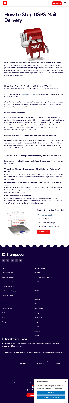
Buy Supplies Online (7, 295)
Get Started (57, 3)
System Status (38, 317)
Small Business (38, 282)
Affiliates (4, 313)
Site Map (37, 335)
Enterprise (37, 272)
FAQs (36, 304)
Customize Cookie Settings (51, 397)
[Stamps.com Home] (14, 255)
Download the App (7, 272)
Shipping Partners (7, 308)
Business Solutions (39, 268)
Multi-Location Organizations (43, 277)
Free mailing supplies (45, 215)
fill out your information (30, 94)
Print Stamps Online (8, 286)
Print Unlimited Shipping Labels (11, 291)
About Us (37, 331)
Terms (16, 361)
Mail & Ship (5, 268)
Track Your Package (7, 277)
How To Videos (38, 308)
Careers (36, 326)
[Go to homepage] (5, 3)
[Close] (65, 382)
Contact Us (37, 295)
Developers (37, 313)
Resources (5, 304)
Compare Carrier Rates (8, 282)
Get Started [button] (43, 232)
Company (37, 322)
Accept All (51, 392)
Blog (3, 317)
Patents (4, 361)
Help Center (37, 299)
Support (36, 290)
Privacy (11, 361)
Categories (5, 322)
